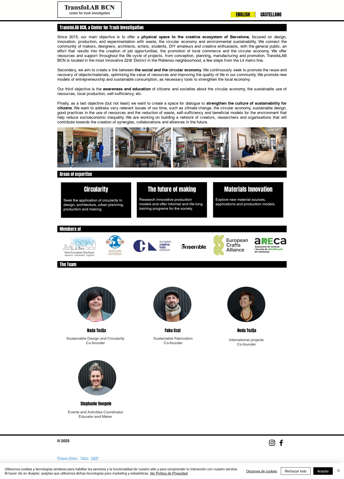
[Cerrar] (338, 471)
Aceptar (323, 471)
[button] (85, 147)
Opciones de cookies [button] (261, 471)
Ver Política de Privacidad (169, 473)
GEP (95, 458)
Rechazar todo (296, 471)
